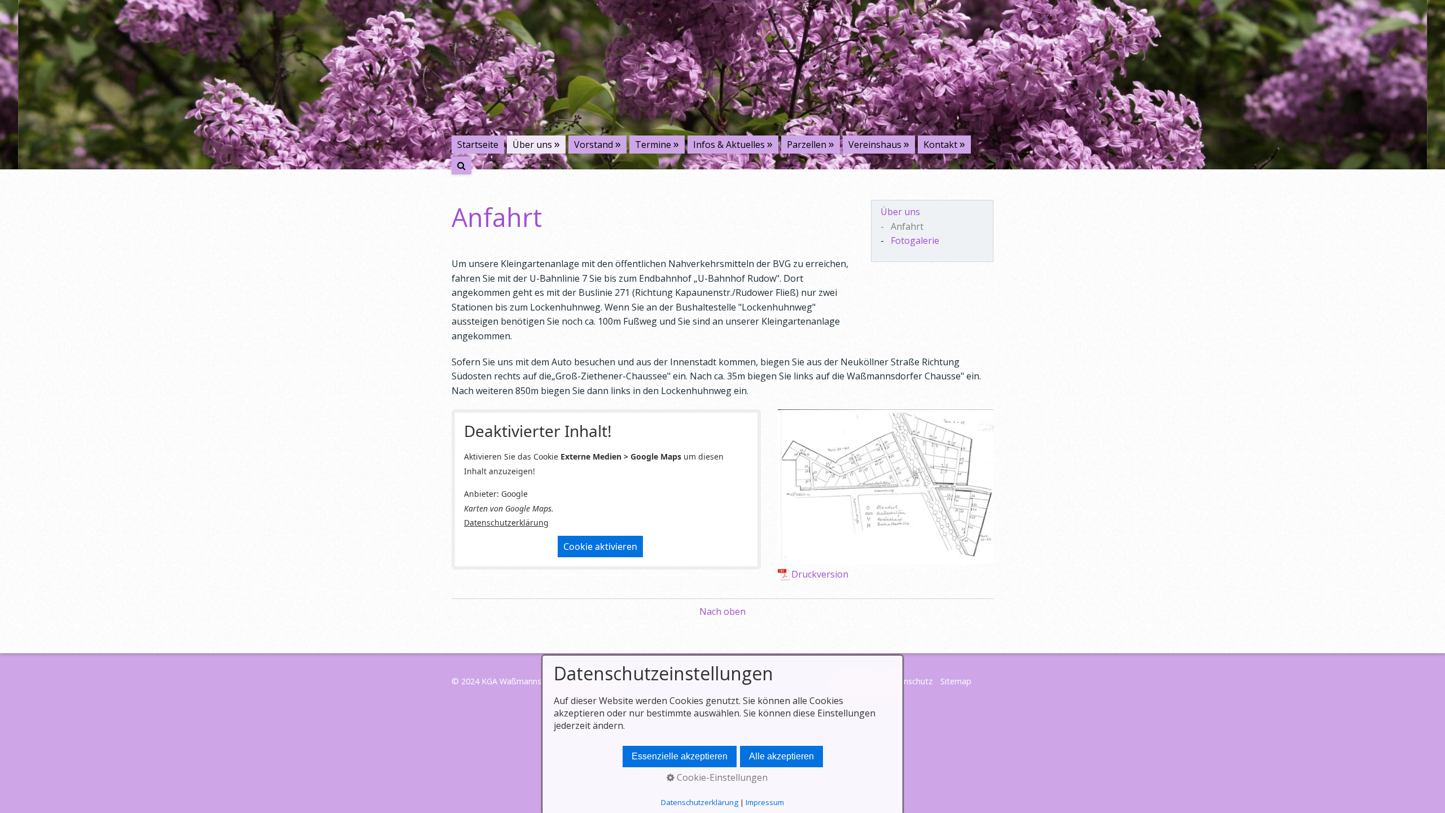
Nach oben (722, 611)
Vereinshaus (874, 144)
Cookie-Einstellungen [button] (721, 777)
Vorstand (593, 144)
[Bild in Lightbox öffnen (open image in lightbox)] (886, 486)
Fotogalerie (915, 240)
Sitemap (955, 681)
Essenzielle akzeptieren (680, 756)
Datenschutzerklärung (506, 522)
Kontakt (940, 144)
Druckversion (819, 574)
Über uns (532, 144)
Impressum (765, 802)
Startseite (477, 144)
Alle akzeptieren (781, 756)
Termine (653, 144)
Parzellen (806, 144)
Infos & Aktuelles (729, 144)
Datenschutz (908, 681)
